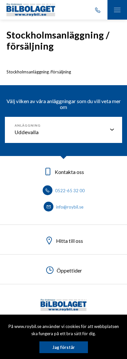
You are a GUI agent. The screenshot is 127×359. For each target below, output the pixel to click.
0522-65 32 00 (69, 190)
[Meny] (117, 10)
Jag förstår (63, 347)
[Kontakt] (97, 10)
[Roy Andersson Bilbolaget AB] (31, 9)
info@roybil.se (69, 207)
